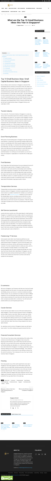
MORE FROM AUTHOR (16, 414)
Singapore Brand (20, 25)
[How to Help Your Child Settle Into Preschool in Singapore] (46, 60)
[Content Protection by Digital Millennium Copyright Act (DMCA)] (7, 479)
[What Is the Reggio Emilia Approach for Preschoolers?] (17, 420)
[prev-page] (2, 430)
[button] (48, 8)
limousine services (14, 194)
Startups (3, 383)
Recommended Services (30, 8)
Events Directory (13, 11)
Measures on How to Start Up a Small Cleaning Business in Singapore (8, 390)
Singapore (20, 381)
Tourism (7, 383)
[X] (47, 1)
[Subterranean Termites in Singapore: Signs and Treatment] (38, 60)
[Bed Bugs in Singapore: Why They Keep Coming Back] (46, 49)
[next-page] (4, 430)
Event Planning (26, 380)
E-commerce (13, 380)
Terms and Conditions (29, 472)
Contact (23, 11)
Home (3, 8)
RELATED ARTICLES (6, 414)
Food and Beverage (5, 381)
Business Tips (7, 380)
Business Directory (5, 11)
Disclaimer (16, 472)
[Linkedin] (45, 1)
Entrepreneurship (20, 380)
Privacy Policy (21, 472)
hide (8, 53)
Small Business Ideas (27, 381)
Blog (20, 11)
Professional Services (13, 381)
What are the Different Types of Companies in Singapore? (26, 389)
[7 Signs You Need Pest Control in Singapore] (28, 420)
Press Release (39, 8)
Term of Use (10, 472)
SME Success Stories (12, 8)
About (6, 8)
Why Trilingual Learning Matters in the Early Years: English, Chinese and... (38, 42)
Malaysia (12, 0)
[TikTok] (16, 408)
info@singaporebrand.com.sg (25, 467)
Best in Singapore (21, 8)
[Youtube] (49, 1)
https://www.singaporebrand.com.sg (16, 399)
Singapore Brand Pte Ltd (15, 475)
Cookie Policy (36, 472)
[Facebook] (42, 1)
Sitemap (41, 472)
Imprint (45, 472)
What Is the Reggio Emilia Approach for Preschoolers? (16, 426)
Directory (39, 78)
